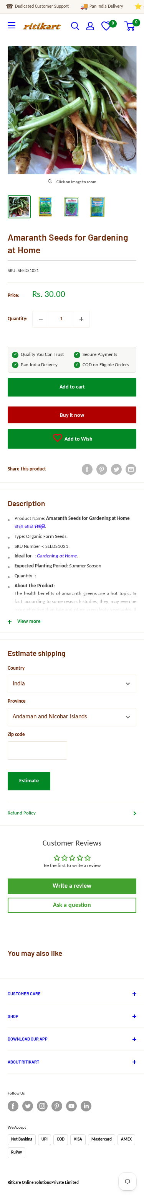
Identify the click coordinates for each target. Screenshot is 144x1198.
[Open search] (75, 26)
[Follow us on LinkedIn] (86, 1106)
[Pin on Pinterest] (101, 469)
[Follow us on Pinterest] (56, 1106)
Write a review (72, 886)
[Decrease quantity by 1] (41, 319)
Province (17, 701)
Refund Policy (22, 813)
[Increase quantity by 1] (81, 319)
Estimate (29, 781)
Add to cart (72, 387)
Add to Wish (78, 439)
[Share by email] (131, 469)
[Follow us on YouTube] (71, 1106)
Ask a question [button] (72, 905)
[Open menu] (11, 25)
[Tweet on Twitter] (116, 469)
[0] (106, 29)
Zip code (16, 734)
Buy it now (72, 415)
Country (16, 668)
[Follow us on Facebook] (13, 1106)
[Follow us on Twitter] (27, 1106)
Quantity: (18, 318)
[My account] (90, 26)
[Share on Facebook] (87, 469)
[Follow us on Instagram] (42, 1106)
